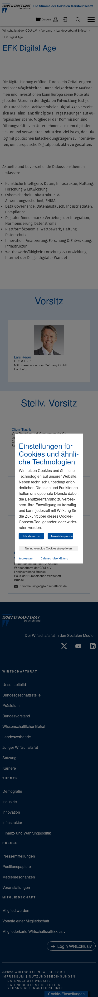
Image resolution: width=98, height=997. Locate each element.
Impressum (26, 558)
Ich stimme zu (31, 536)
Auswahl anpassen (62, 536)
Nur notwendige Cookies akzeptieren (48, 548)
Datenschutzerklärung (54, 558)
